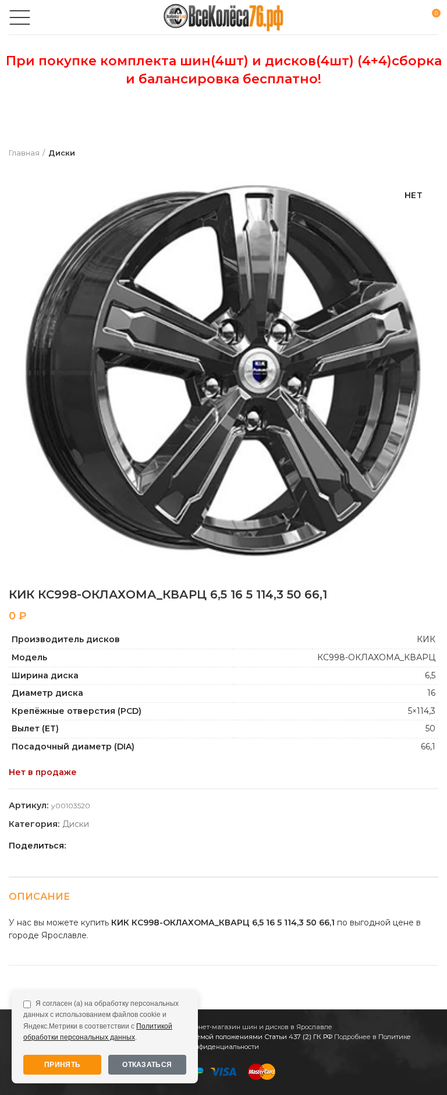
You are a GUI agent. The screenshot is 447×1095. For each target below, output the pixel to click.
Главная (24, 152)
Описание (39, 896)
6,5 (430, 675)
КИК (426, 639)
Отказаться (147, 1065)
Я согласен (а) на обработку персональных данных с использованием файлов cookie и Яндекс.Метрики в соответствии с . (101, 1020)
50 (430, 728)
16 (431, 693)
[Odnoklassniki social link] (104, 845)
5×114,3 (421, 711)
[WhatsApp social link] (118, 845)
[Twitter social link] (91, 845)
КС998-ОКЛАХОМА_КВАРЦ (376, 657)
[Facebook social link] (77, 845)
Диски (61, 152)
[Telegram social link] (144, 845)
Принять (62, 1065)
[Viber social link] (158, 845)
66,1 (428, 746)
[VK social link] (131, 845)
